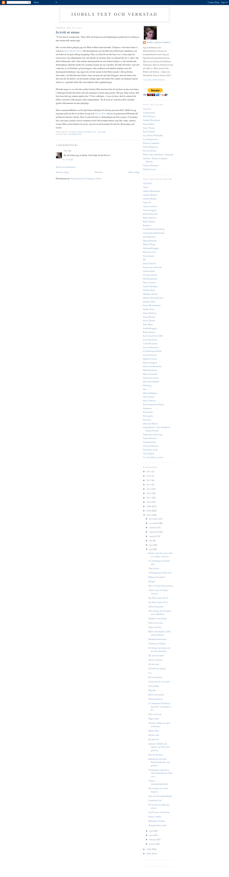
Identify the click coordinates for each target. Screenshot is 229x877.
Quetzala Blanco (150, 423)
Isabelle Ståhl (149, 301)
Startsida (99, 172)
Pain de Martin (149, 150)
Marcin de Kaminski (152, 366)
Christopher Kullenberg (153, 232)
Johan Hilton (149, 123)
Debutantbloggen (151, 248)
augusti (152, 536)
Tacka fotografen (155, 606)
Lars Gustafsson (150, 339)
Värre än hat (153, 568)
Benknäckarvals (150, 213)
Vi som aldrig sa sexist (153, 457)
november (154, 523)
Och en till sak (154, 714)
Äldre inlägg (134, 172)
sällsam (72, 50)
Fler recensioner (155, 754)
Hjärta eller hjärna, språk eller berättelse (159, 633)
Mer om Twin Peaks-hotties (160, 585)
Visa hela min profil (154, 80)
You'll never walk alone (159, 812)
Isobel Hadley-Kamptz (81, 132)
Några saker (153, 718)
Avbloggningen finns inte (159, 572)
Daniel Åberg (149, 244)
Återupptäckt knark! (157, 825)
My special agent (156, 655)
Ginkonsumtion (155, 698)
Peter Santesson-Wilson (153, 404)
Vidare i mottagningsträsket (158, 782)
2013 (149, 488)
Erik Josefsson (149, 263)
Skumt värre (153, 734)
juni (151, 544)
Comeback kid (155, 800)
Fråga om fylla (154, 627)
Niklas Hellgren (150, 393)
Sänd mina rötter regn (152, 434)
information (74, 134)
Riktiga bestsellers (156, 576)
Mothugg (147, 385)
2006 (149, 849)
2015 (149, 480)
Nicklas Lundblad (151, 143)
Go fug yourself (150, 274)
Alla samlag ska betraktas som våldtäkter (159, 612)
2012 (149, 493)
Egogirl (151, 581)
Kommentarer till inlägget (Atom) (86, 178)
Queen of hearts (155, 659)
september (154, 531)
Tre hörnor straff (150, 449)
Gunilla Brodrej (150, 286)
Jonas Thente (149, 127)
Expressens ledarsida (152, 267)
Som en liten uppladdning (160, 795)
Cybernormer (149, 112)
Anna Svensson (150, 206)
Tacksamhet (153, 685)
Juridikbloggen (150, 328)
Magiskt (152, 690)
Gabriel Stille (149, 271)
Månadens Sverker (156, 820)
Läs (150, 672)
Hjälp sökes (153, 730)
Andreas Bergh (149, 198)
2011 (149, 497)
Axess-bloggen (150, 210)
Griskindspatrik (150, 278)
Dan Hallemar (149, 236)
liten (66, 50)
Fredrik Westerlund (151, 120)
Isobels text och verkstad (114, 14)
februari (153, 839)
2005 (149, 853)
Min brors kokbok (151, 381)
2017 (149, 471)
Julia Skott (148, 324)
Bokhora (147, 225)
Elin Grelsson (149, 116)
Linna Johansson (150, 347)
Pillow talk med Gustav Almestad (158, 154)
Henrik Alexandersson (153, 297)
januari (152, 843)
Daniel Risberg (150, 240)
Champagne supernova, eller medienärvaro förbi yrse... (160, 773)
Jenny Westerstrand (151, 305)
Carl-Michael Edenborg (153, 229)
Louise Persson (150, 354)
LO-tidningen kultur (152, 350)
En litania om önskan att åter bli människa (159, 649)
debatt (79, 50)
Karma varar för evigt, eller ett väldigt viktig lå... (160, 554)
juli (151, 540)
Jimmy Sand (148, 309)
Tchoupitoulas (149, 441)
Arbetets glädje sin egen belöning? (159, 724)
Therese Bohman (150, 165)
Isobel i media (154, 816)
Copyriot (147, 108)
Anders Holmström (151, 190)
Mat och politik (150, 373)
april (151, 830)
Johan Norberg (149, 312)
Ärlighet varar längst (157, 618)
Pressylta (147, 419)
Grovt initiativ (149, 282)
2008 (149, 510)
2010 (149, 501)
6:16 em (68, 159)
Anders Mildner (150, 194)
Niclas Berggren (150, 146)
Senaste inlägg (62, 172)
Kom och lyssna (155, 622)
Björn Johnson (149, 217)
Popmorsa (147, 408)
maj (151, 549)
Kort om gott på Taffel (153, 335)
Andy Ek (147, 202)
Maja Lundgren (150, 362)
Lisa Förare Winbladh (153, 135)
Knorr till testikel (156, 694)
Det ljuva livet (149, 251)
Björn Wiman (149, 221)
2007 (149, 514)
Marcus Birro (101, 113)
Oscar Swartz (149, 396)
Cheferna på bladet (156, 643)
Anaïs (145, 187)
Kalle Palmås (149, 131)
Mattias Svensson (151, 377)
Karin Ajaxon (149, 332)
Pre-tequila (148, 411)
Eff (144, 259)
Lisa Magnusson (150, 139)
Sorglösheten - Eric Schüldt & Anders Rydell (156, 429)
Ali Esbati (147, 183)
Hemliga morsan (150, 293)
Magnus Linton (150, 358)
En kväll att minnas (157, 668)
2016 (149, 475)
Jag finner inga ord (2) (158, 597)
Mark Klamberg (150, 370)
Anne (65, 150)
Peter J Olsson (149, 400)
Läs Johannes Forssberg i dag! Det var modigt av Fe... (160, 706)
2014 (149, 484)
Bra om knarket (155, 677)
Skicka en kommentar (65, 166)
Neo (145, 389)
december (153, 518)
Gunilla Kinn (149, 289)
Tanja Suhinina (150, 438)
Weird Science (149, 169)
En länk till (153, 739)
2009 (149, 506)
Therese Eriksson (150, 445)
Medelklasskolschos (157, 639)
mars (151, 835)
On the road (153, 664)
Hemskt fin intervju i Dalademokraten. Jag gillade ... (159, 762)
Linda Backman (150, 343)
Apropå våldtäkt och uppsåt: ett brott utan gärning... (159, 747)
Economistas (149, 255)
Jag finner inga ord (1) (158, 602)
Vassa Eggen (148, 453)
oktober (153, 527)
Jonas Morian (149, 316)
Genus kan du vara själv (159, 681)
